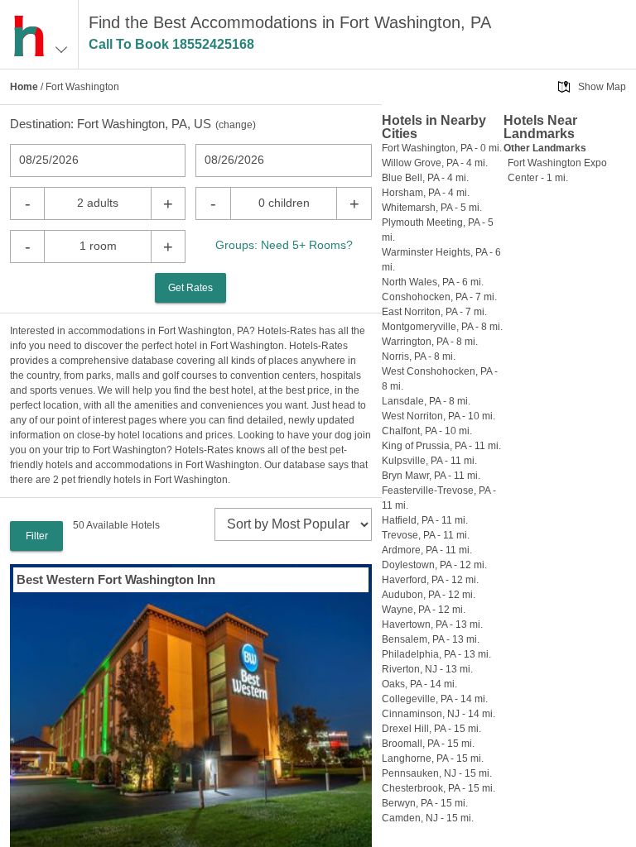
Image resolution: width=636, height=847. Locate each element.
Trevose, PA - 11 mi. (426, 535)
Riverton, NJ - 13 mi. (427, 669)
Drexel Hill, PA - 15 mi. (431, 729)
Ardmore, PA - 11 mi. (427, 550)
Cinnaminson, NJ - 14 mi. (438, 714)
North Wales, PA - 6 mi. (433, 282)
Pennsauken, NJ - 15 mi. (437, 773)
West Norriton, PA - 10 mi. (438, 416)
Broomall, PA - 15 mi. (428, 743)
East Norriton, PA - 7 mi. (434, 312)
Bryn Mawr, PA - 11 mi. (431, 475)
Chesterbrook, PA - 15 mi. (438, 788)
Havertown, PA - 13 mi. (432, 624)
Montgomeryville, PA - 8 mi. (442, 327)
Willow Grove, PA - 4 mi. (435, 163)
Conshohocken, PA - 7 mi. (439, 297)
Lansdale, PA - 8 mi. (426, 401)
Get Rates (190, 288)
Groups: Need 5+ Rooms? (284, 244)
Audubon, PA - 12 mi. (428, 595)
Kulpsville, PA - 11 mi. (429, 461)
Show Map (602, 87)
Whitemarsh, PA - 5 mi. (432, 207)
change (236, 125)
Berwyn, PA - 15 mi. (425, 803)
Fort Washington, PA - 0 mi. (442, 148)
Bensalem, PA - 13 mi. (430, 639)
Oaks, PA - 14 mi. (419, 684)
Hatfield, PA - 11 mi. (425, 520)
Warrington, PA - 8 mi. (430, 341)
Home (24, 87)
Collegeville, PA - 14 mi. (435, 699)
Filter (37, 536)
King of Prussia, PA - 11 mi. (441, 446)
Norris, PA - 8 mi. (418, 356)
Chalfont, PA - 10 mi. (427, 431)
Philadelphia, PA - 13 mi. (436, 654)
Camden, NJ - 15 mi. (428, 818)
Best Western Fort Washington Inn (116, 579)
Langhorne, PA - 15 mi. (433, 758)
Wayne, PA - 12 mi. (423, 609)
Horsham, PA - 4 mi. (426, 193)
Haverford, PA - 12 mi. (430, 580)
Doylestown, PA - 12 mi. (434, 565)
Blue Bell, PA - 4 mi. (425, 178)
